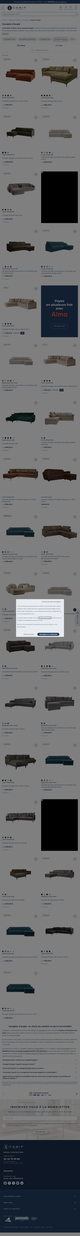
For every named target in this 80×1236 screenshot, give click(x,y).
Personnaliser (29, 634)
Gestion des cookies (45, 618)
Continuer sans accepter (51, 602)
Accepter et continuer (48, 634)
